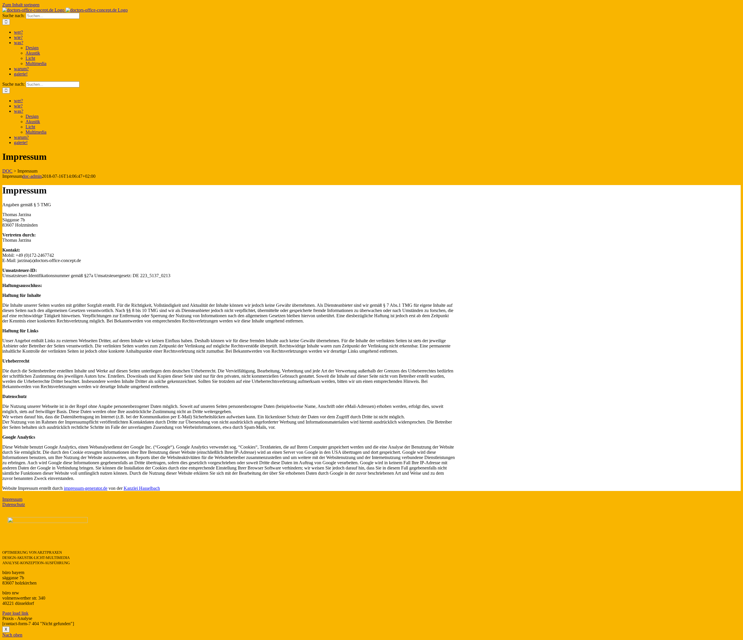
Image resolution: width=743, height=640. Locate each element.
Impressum (12, 499)
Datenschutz (13, 504)
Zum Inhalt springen (20, 4)
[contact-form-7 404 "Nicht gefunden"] (38, 623)
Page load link (15, 613)
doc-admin (32, 176)
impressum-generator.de (85, 488)
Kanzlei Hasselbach (142, 488)
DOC (7, 170)
